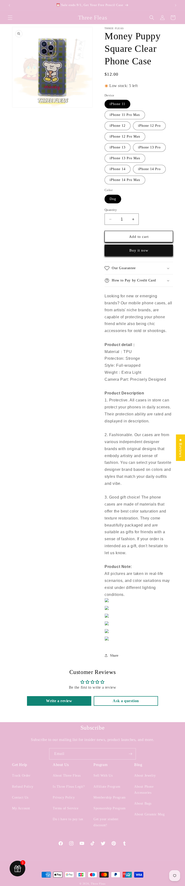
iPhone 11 (117, 104)
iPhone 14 (118, 169)
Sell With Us (102, 775)
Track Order (21, 775)
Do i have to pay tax (68, 819)
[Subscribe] (130, 753)
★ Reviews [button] (180, 447)
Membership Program (109, 797)
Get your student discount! (106, 822)
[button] (10, 17)
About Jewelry (145, 775)
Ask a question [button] (126, 701)
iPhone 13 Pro (149, 147)
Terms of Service (66, 808)
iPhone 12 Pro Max (125, 136)
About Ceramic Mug (149, 814)
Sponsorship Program (109, 808)
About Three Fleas (66, 775)
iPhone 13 (118, 147)
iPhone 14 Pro (149, 169)
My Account (21, 808)
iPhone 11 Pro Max (125, 115)
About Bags (143, 803)
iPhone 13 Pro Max (125, 158)
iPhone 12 (118, 125)
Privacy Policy (64, 797)
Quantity (111, 210)
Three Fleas (98, 883)
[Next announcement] (175, 5)
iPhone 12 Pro (149, 125)
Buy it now (138, 250)
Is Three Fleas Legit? (69, 786)
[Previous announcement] (9, 5)
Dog (113, 199)
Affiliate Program (106, 786)
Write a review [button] (59, 701)
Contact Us (20, 797)
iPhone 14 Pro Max (125, 180)
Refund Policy (22, 786)
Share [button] (114, 655)
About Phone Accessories (144, 789)
